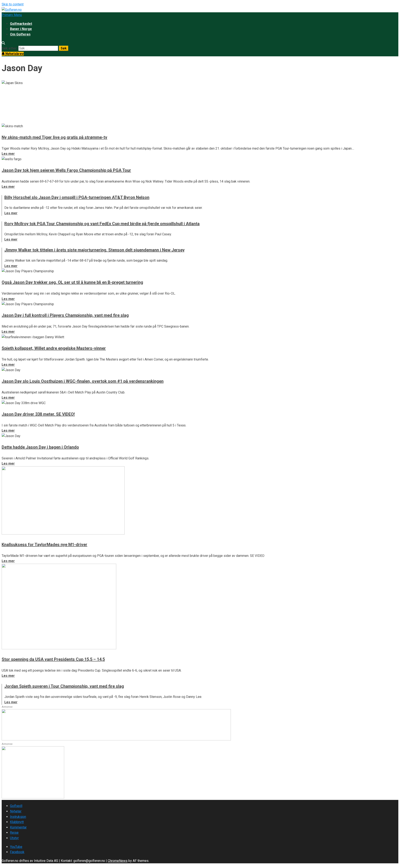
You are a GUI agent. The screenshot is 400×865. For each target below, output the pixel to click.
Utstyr (14, 838)
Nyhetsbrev (14, 54)
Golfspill (16, 806)
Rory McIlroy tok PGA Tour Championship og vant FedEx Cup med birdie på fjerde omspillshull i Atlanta (102, 223)
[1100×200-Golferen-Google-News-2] (116, 739)
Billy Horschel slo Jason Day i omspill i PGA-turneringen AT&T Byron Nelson (76, 197)
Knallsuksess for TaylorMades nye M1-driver (44, 544)
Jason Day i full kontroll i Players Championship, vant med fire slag (65, 315)
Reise (14, 833)
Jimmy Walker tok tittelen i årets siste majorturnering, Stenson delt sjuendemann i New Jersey (94, 249)
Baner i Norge (21, 29)
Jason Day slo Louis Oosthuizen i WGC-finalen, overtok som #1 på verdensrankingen (83, 381)
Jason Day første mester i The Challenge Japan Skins (82, 99)
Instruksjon (18, 817)
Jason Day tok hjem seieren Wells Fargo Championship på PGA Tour (66, 170)
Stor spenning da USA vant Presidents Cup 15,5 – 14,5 (53, 659)
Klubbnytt (17, 822)
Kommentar (18, 827)
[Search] (3, 43)
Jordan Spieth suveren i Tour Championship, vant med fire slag (64, 686)
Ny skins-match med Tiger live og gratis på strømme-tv (54, 137)
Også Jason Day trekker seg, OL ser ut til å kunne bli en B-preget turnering (72, 282)
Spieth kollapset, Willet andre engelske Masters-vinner (54, 348)
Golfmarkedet (21, 24)
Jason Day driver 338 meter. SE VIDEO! (38, 414)
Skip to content (13, 4)
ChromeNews (118, 861)
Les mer (8, 121)
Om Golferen (20, 34)
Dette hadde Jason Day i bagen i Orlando (40, 447)
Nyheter (15, 811)
